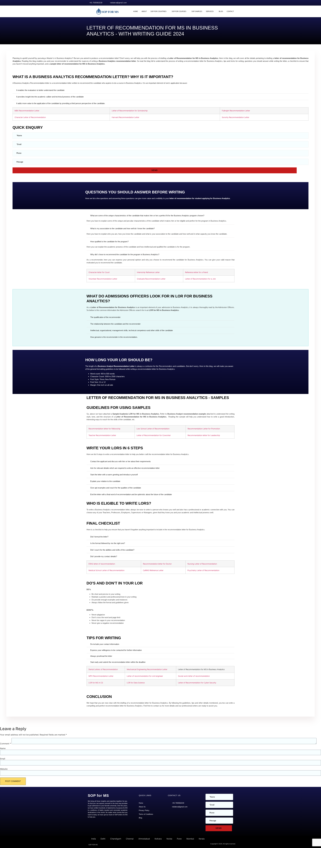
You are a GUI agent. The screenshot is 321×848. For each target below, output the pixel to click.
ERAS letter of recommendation (102, 564)
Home (135, 11)
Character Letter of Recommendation (30, 117)
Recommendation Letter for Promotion (204, 429)
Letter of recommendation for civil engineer (145, 676)
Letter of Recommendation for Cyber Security (197, 683)
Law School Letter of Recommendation (153, 429)
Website (4, 769)
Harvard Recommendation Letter (125, 117)
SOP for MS (98, 796)
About (144, 11)
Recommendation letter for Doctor (157, 564)
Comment (5, 744)
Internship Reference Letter (148, 272)
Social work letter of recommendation (194, 676)
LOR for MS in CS (96, 683)
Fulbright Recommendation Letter (236, 111)
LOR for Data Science (136, 683)
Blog (221, 11)
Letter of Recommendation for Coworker (154, 435)
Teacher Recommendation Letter (102, 435)
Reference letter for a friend (196, 272)
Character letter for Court (99, 272)
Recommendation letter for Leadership (204, 435)
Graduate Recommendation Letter (151, 279)
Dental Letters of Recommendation (103, 669)
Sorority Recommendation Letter (235, 117)
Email (2, 759)
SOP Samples (196, 11)
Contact (230, 11)
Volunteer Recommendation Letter (103, 279)
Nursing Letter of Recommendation (202, 564)
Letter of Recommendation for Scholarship (130, 111)
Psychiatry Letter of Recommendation (203, 570)
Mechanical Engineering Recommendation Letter (147, 669)
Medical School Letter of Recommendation (106, 570)
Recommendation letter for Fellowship (104, 429)
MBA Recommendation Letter (27, 111)
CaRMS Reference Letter (153, 570)
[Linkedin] (234, 3)
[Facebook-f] (229, 3)
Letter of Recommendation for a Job (200, 279)
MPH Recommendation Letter (101, 676)
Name (3, 748)
